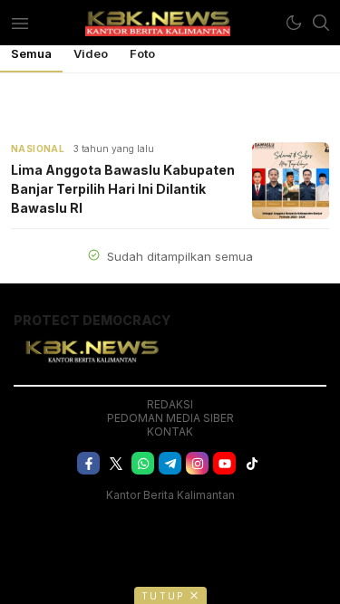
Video (90, 53)
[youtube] (224, 463)
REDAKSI (170, 404)
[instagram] (197, 463)
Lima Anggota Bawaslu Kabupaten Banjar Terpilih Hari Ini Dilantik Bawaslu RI (123, 189)
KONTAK (170, 431)
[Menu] (19, 22)
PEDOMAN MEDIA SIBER (170, 418)
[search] (321, 22)
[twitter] (115, 463)
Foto (142, 53)
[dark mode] (293, 22)
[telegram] (170, 463)
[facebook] (88, 463)
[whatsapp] (142, 463)
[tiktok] (251, 463)
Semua (31, 53)
